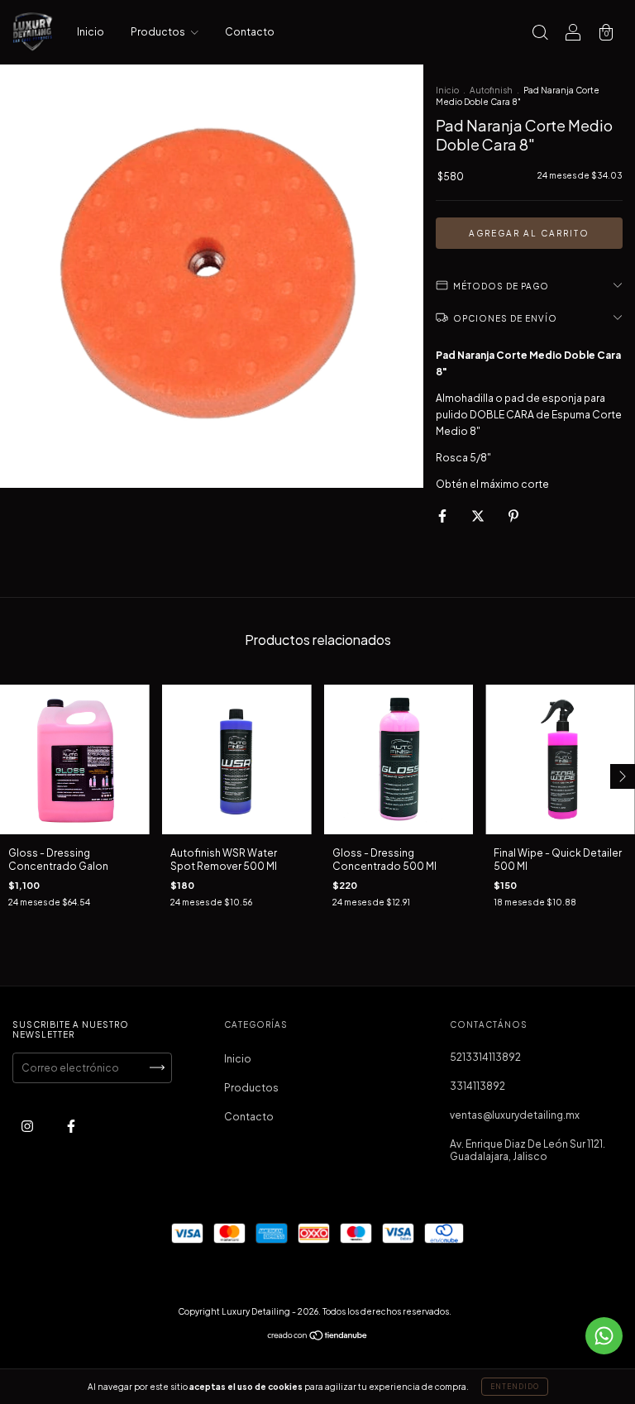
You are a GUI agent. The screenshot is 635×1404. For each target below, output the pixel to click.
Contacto (250, 32)
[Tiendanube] (318, 1337)
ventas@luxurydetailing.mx (515, 1115)
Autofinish (491, 90)
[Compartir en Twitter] (478, 515)
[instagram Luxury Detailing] (28, 1126)
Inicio (90, 32)
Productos (159, 32)
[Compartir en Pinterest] (513, 515)
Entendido (514, 1387)
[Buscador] (540, 34)
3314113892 (477, 1086)
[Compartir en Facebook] (443, 515)
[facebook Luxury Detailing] (71, 1126)
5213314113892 (485, 1057)
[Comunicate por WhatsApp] (604, 1335)
